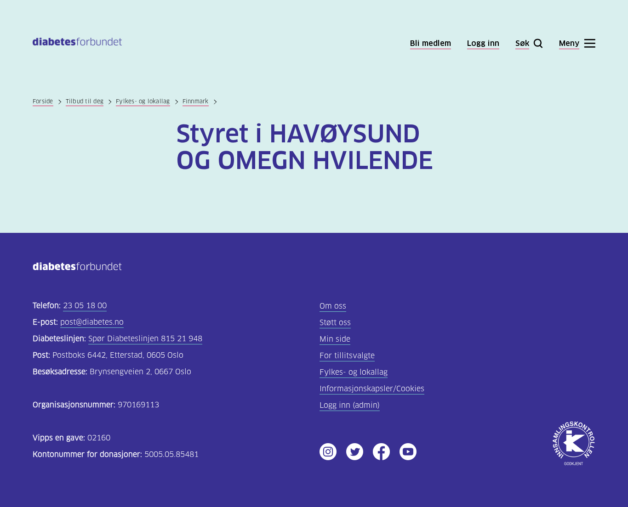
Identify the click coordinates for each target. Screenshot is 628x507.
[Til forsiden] (77, 43)
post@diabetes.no (92, 322)
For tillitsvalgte (347, 355)
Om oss (333, 306)
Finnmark (196, 101)
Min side (335, 339)
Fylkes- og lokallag (143, 101)
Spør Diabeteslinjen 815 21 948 (145, 338)
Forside (43, 101)
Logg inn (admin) (350, 405)
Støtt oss (335, 322)
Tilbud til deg (84, 101)
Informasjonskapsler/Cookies (372, 388)
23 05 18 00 (85, 305)
